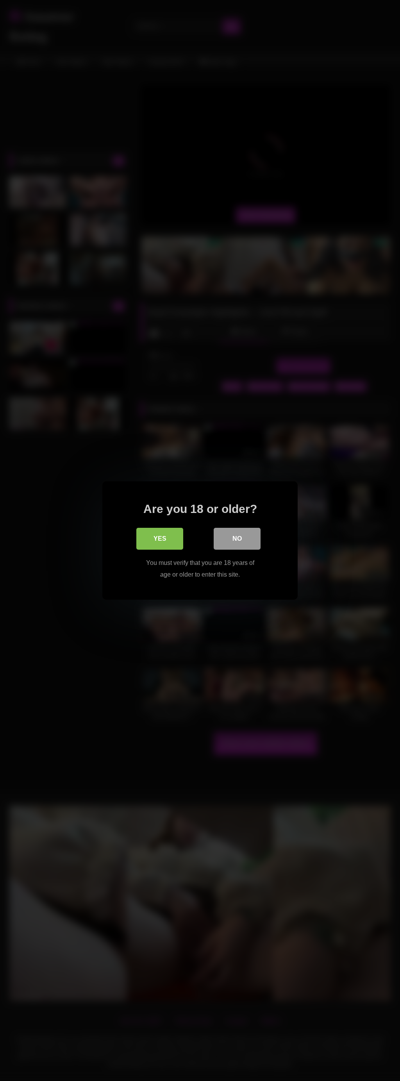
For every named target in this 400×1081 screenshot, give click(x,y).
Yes (160, 538)
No (237, 538)
